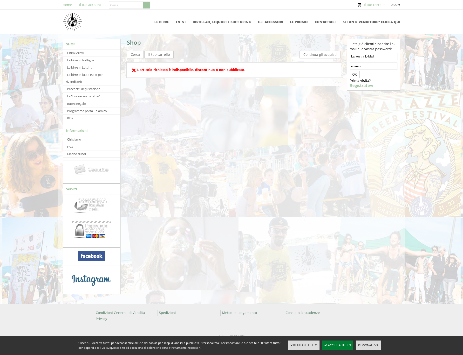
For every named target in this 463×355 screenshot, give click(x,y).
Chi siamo (74, 139)
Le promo (299, 22)
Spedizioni (167, 312)
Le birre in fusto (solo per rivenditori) (84, 78)
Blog (70, 118)
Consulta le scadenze (303, 312)
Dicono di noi (76, 154)
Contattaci (325, 22)
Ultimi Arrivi (75, 53)
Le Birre (161, 22)
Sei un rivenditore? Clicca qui (371, 22)
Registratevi (361, 85)
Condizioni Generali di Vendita (120, 312)
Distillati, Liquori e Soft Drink (222, 22)
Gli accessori (270, 22)
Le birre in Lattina (79, 67)
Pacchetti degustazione (83, 89)
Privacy (101, 318)
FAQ (70, 146)
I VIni (181, 22)
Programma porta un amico (87, 111)
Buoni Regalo (76, 103)
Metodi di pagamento (239, 312)
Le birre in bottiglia (80, 60)
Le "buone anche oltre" (83, 96)
